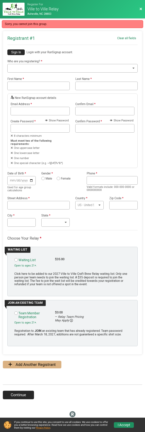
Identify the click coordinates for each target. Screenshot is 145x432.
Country (81, 198)
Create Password (23, 121)
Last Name (83, 79)
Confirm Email (85, 104)
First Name (15, 79)
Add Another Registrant (35, 364)
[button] (71, 320)
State (45, 215)
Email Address (21, 104)
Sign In (16, 52)
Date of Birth (16, 173)
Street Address (18, 198)
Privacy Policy (43, 427)
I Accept (124, 425)
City (11, 215)
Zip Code (116, 198)
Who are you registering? (24, 61)
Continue (18, 395)
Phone (92, 173)
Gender (47, 173)
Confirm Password (88, 121)
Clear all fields (126, 38)
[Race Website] (15, 9)
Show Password (58, 120)
